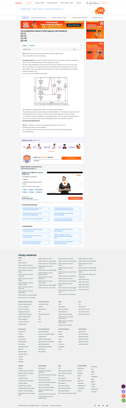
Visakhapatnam (82, 386)
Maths (60, 339)
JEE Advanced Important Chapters (47, 375)
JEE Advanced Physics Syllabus (46, 387)
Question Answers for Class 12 (38, 17)
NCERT (20, 260)
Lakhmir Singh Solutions (24, 316)
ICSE (79, 304)
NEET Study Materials (43, 344)
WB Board (20, 361)
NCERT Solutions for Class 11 (45, 258)
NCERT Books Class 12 (83, 279)
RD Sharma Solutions (23, 309)
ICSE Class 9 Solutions (84, 312)
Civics (59, 349)
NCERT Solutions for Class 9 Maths (67, 281)
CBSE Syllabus (61, 306)
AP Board (20, 334)
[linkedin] (98, 406)
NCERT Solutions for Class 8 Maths (87, 261)
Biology (60, 334)
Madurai (80, 391)
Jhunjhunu (94, 391)
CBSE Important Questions (65, 314)
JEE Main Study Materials (44, 339)
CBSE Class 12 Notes (83, 334)
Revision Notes (82, 331)
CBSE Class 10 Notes (83, 339)
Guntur (93, 374)
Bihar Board (21, 336)
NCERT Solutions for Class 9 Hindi (66, 294)
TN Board (20, 356)
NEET (39, 312)
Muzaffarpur (81, 368)
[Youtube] (107, 406)
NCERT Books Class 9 (83, 287)
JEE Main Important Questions (26, 371)
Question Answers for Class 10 (79, 17)
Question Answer (26, 9)
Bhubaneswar (94, 389)
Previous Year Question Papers (46, 334)
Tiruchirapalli (81, 388)
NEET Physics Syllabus (63, 386)
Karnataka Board (22, 341)
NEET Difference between (65, 381)
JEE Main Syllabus (22, 383)
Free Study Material (43, 331)
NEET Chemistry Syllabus (64, 388)
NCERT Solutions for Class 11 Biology (47, 270)
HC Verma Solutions (23, 306)
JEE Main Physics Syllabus (24, 386)
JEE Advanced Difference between (47, 382)
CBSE (59, 304)
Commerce (61, 344)
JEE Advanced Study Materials (46, 341)
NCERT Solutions (22, 263)
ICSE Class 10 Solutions (84, 309)
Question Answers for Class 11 (59, 17)
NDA (39, 316)
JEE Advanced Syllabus (44, 385)
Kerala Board (21, 344)
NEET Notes (61, 375)
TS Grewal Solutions (23, 321)
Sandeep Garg (22, 324)
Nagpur (93, 371)
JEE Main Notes (22, 375)
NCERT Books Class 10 (83, 284)
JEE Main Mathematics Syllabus (26, 388)
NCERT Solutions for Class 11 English (47, 285)
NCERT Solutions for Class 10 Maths (67, 261)
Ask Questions (42, 351)
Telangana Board (22, 354)
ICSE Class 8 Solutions (84, 314)
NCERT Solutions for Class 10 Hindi (67, 276)
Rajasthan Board (22, 351)
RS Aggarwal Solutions (24, 312)
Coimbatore (94, 366)
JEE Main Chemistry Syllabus (25, 391)
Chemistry (61, 336)
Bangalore (80, 373)
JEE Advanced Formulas (44, 380)
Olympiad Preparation (44, 314)
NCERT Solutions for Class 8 (85, 258)
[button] (26, 147)
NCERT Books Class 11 (83, 282)
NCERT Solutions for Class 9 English (67, 287)
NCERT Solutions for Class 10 (65, 258)
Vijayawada (80, 383)
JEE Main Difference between (26, 381)
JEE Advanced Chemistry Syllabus (47, 394)
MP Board (20, 349)
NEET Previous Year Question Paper (67, 393)
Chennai (80, 371)
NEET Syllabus (61, 383)
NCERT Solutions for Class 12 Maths (27, 268)
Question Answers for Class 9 (100, 17)
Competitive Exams (43, 304)
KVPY (39, 319)
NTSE (39, 321)
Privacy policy (44, 405)
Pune (92, 369)
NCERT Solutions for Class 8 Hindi (86, 274)
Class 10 (34, 9)
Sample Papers (42, 336)
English (60, 341)
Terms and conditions (55, 405)
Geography (61, 346)
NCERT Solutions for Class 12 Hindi (27, 297)
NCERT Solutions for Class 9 (65, 278)
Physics (60, 331)
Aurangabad (94, 376)
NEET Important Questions (65, 371)
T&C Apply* (36, 160)
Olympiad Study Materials (45, 346)
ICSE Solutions (82, 306)
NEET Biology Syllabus (63, 391)
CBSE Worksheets (62, 312)
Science (40, 9)
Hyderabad (80, 381)
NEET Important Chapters (65, 373)
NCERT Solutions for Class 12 (25, 265)
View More (51, 151)
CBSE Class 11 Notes (83, 336)
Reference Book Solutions (25, 304)
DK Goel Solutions (22, 319)
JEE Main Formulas (23, 378)
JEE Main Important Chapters (25, 373)
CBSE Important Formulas (65, 325)
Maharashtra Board (23, 346)
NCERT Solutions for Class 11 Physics (47, 263)
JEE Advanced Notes (43, 377)
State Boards (21, 331)
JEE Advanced (42, 309)
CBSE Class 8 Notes (83, 344)
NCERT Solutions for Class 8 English (87, 268)
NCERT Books (81, 277)
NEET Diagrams (62, 378)
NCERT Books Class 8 (83, 289)
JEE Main (40, 306)
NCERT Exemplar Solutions (25, 314)
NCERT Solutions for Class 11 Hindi (46, 287)
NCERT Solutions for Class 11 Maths (47, 261)
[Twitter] (103, 406)
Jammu (93, 386)
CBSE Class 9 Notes (83, 341)
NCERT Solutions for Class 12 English (27, 295)
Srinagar (93, 384)
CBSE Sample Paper (63, 309)
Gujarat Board (22, 339)
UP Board (20, 359)
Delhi (79, 378)
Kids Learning (41, 349)
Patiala (79, 375)
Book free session (71, 158)
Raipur (92, 379)
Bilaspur (93, 381)
